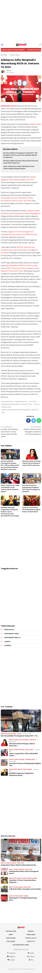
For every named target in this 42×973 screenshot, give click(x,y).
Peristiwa (20, 863)
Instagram (12, 956)
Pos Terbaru (7, 706)
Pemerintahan (30, 759)
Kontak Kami (11, 938)
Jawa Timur (32, 401)
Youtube (12, 960)
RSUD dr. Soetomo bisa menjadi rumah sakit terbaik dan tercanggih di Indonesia (19, 250)
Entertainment (23, 740)
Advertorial (13, 769)
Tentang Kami (10, 931)
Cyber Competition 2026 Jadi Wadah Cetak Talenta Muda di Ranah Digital (18, 167)
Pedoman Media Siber (21, 945)
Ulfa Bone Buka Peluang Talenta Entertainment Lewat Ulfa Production (31, 463)
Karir (11, 935)
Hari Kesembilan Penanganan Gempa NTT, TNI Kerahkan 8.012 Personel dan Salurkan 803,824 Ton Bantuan (20, 155)
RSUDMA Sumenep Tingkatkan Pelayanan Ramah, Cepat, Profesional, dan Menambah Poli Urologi (10, 511)
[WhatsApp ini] (39, 420)
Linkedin (32, 956)
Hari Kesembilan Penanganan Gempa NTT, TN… (20, 736)
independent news (7, 401)
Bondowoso (9, 630)
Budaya (29, 878)
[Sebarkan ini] (28, 420)
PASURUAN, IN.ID (8, 106)
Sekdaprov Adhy (35, 124)
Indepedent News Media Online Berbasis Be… (19, 865)
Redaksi (31, 931)
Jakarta (7, 642)
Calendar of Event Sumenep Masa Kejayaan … (22, 881)
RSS (32, 960)
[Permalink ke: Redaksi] (3, 71)
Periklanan (31, 935)
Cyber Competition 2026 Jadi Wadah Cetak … (23, 754)
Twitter (32, 953)
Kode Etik (31, 941)
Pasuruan (36, 404)
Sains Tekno (29, 749)
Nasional (13, 734)
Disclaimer (11, 941)
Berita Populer (8, 836)
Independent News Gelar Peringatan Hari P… (24, 872)
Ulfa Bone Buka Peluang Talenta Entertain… (22, 745)
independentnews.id (21, 401)
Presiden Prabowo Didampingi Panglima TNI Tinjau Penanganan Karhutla (31, 488)
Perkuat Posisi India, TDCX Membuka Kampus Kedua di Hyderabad (31, 509)
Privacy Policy (30, 938)
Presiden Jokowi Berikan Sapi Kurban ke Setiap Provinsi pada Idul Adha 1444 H (9, 432)
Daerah (29, 769)
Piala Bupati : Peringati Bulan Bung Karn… (23, 899)
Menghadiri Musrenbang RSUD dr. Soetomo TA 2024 (17, 404)
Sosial (19, 734)
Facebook (12, 953)
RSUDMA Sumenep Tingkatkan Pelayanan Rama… (21, 774)
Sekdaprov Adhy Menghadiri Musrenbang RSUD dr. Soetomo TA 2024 (20, 411)
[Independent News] (21, 44)
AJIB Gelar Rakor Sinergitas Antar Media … (25, 890)
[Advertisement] (21, 20)
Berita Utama (5, 734)
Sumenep (7, 645)
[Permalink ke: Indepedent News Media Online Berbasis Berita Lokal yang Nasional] (21, 850)
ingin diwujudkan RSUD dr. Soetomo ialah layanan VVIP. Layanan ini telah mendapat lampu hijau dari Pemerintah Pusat (20, 268)
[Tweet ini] (33, 420)
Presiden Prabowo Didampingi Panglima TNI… (25, 764)
